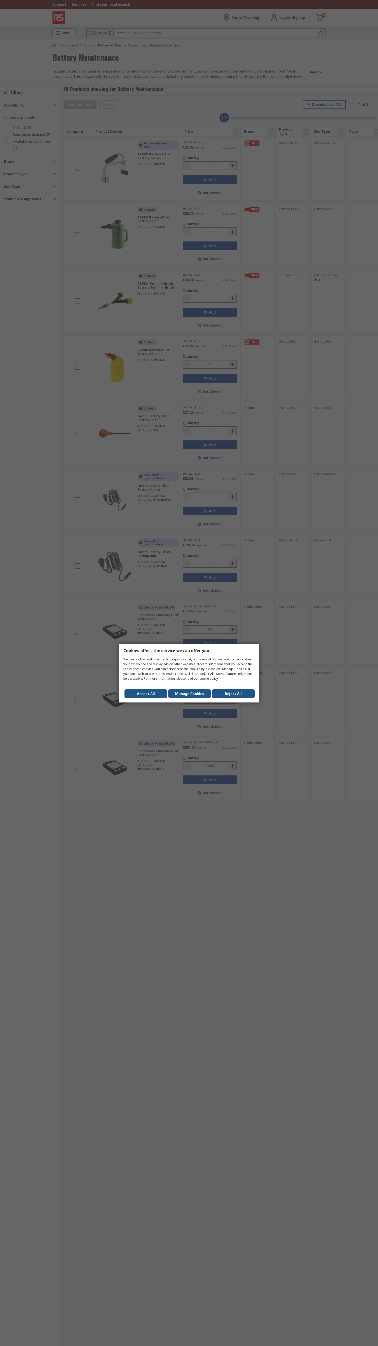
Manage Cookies (189, 693)
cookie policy (209, 678)
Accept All (146, 693)
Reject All (233, 693)
